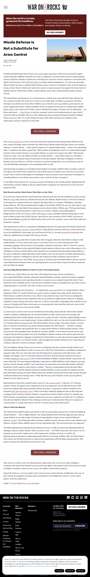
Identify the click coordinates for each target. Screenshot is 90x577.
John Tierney (9, 60)
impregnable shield (45, 74)
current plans (38, 260)
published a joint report (19, 359)
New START (16, 274)
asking (11, 109)
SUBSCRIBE (80, 526)
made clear (16, 240)
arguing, (14, 420)
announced (25, 323)
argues (13, 200)
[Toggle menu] (5, 7)
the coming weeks (53, 383)
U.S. (52, 232)
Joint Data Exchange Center (22, 391)
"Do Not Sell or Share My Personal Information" (39, 566)
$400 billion (34, 82)
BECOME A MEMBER (55, 32)
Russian (38, 235)
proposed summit (37, 182)
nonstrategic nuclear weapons (24, 230)
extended (66, 101)
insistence (13, 118)
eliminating (8, 337)
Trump (49, 214)
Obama (43, 214)
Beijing (18, 290)
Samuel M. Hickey (10, 62)
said (66, 208)
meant (39, 293)
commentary (18, 142)
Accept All (59, 571)
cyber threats (25, 112)
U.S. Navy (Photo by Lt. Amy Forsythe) (24, 483)
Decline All (70, 571)
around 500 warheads (70, 232)
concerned (53, 290)
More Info (80, 571)
